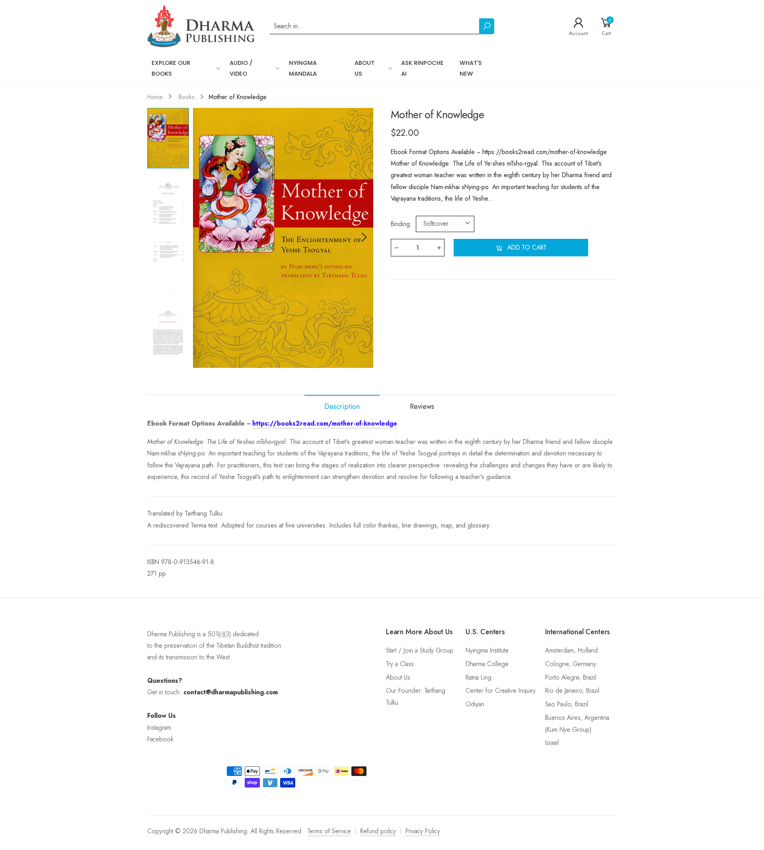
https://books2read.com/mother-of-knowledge (324, 423)
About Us (398, 677)
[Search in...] (486, 26)
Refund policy (378, 831)
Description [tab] (342, 406)
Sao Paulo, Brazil (566, 704)
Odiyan (475, 704)
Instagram (159, 727)
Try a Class (400, 663)
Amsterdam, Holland (571, 650)
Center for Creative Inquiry (501, 690)
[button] (363, 237)
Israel (552, 742)
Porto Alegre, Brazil (570, 677)
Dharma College (487, 663)
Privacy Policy (422, 831)
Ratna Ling (478, 677)
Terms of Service (329, 831)
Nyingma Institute (487, 650)
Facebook (160, 739)
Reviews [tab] (422, 406)
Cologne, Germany (570, 663)
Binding (401, 223)
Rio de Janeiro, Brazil (572, 690)
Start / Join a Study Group (419, 650)
